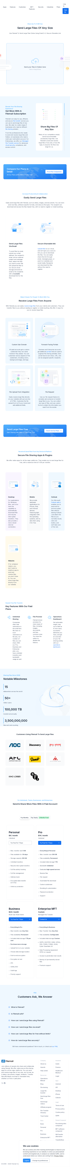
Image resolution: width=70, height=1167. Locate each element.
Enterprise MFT (45, 1137)
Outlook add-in (56, 502)
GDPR (57, 1116)
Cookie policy (59, 1112)
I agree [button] (27, 1160)
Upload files (41, 249)
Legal (57, 1076)
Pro (41, 1131)
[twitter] (2, 1083)
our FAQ (54, 1046)
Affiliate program (45, 1107)
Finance (58, 1067)
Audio (57, 1064)
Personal (43, 1127)
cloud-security (10, 145)
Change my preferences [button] (40, 1160)
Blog (41, 1084)
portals (49, 351)
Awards (42, 1067)
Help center (44, 1071)
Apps (4, 7)
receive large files (30, 306)
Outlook (58, 1097)
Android (58, 1084)
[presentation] (35, 63)
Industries (50, 7)
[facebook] (4, 1083)
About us (43, 1064)
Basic (42, 1124)
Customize (22, 7)
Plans (58, 7)
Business (43, 1134)
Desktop (58, 1091)
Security (40, 7)
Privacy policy (60, 1109)
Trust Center (44, 1116)
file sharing (9, 129)
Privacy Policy (58, 1156)
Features (12, 7)
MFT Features (32, 8)
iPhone (57, 1094)
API (56, 1087)
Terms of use (59, 1105)
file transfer (17, 121)
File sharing (44, 1087)
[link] (58, 1156)
